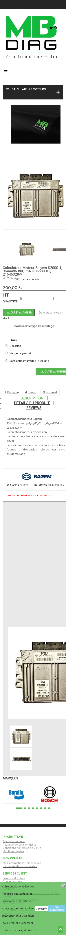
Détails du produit (32, 403)
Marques (10, 778)
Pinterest (51, 392)
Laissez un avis (30, 279)
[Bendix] (16, 794)
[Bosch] (49, 794)
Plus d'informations (57, 908)
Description (32, 398)
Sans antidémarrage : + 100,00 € (30, 360)
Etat (14, 339)
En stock (12, 484)
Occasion (15, 345)
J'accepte (41, 908)
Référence (41, 484)
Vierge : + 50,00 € (20, 353)
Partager (12, 392)
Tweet (32, 392)
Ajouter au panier (19, 312)
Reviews (33, 407)
